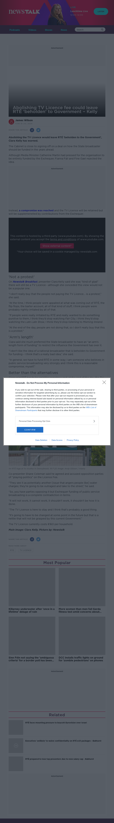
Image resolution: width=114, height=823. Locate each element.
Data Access (57, 440)
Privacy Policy (73, 440)
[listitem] (57, 421)
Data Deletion (41, 440)
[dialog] (57, 411)
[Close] (105, 383)
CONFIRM (30, 430)
